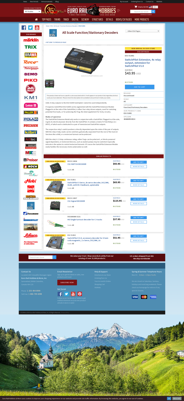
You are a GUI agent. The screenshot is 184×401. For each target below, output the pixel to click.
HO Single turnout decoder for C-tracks (84, 219)
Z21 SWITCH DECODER (76, 164)
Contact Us (149, 1)
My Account (124, 1)
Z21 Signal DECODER (76, 201)
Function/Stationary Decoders (68, 26)
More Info (176, 398)
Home (47, 26)
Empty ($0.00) (143, 7)
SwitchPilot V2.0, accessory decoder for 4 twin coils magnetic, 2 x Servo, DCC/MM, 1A (87, 239)
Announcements (46, 1)
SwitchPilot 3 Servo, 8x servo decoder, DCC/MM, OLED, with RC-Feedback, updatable (88, 183)
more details (138, 166)
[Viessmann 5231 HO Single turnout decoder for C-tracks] (55, 223)
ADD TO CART (138, 162)
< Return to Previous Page (55, 42)
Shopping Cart (100, 284)
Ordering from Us (137, 1)
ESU (51, 26)
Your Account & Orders (103, 281)
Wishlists (159, 1)
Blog (57, 1)
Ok (169, 398)
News (25, 1)
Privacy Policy (65, 312)
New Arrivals (34, 1)
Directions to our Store (103, 275)
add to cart (139, 87)
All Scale (56, 26)
